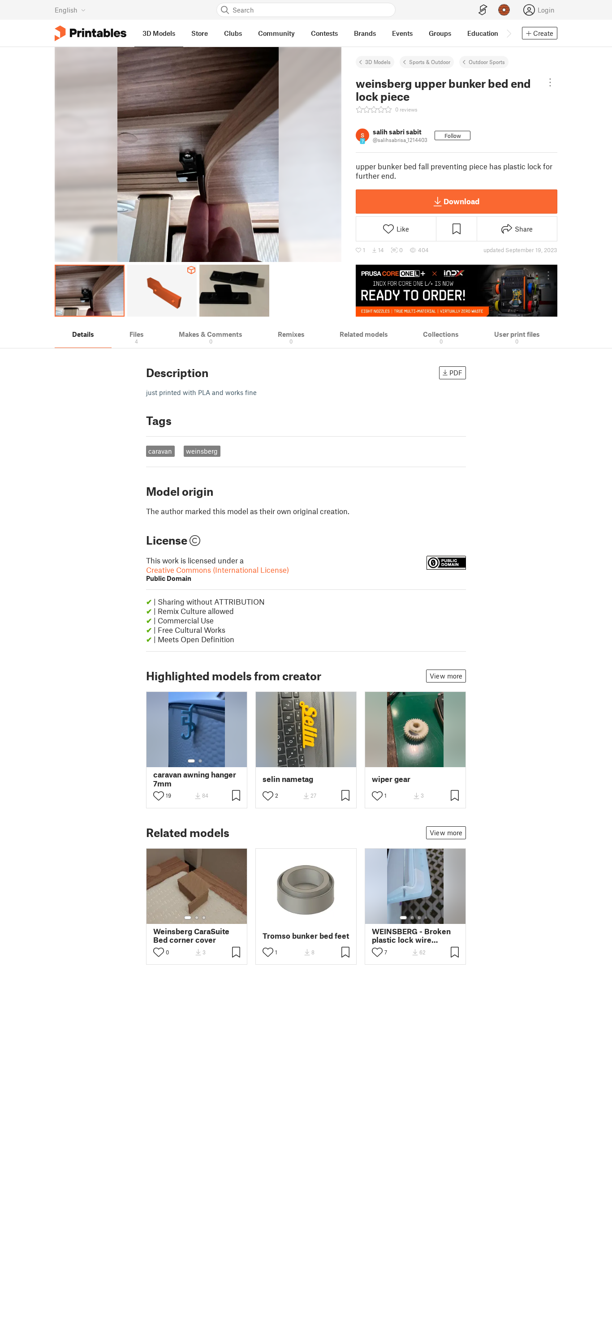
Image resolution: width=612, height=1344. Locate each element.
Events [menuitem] (402, 33)
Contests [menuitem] (324, 33)
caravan (160, 451)
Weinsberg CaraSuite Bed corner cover (191, 935)
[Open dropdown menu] (550, 82)
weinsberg (202, 451)
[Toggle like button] (158, 795)
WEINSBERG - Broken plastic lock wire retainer (411, 935)
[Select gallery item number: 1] (191, 761)
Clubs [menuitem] (233, 33)
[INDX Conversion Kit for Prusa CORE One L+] (456, 291)
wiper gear (391, 779)
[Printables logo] (90, 33)
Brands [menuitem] (365, 33)
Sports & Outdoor (429, 62)
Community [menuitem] (276, 33)
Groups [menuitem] (440, 33)
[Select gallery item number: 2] (200, 761)
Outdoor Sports (487, 62)
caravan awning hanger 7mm (194, 778)
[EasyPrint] (483, 10)
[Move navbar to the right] (508, 33)
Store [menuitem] (199, 33)
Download (461, 201)
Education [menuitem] (482, 33)
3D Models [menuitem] (158, 33)
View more (446, 676)
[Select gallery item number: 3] (204, 917)
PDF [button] (455, 373)
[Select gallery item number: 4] (426, 917)
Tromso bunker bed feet (306, 936)
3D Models (378, 62)
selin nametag (288, 779)
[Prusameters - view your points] (504, 10)
